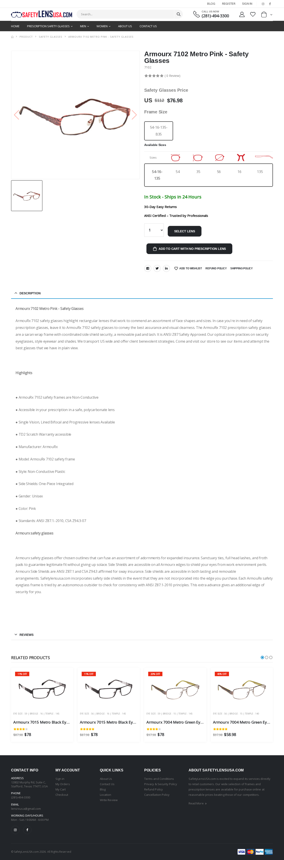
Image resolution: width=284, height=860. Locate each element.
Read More (196, 803)
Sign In (247, 4)
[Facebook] (147, 268)
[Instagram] (15, 830)
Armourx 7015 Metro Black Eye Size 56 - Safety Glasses (128, 722)
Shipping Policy (241, 268)
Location (105, 795)
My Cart (60, 789)
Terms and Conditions (159, 779)
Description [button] (30, 293)
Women (102, 26)
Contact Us (148, 26)
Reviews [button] (27, 635)
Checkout (61, 795)
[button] (267, 15)
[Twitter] (157, 268)
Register (228, 4)
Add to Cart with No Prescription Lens (192, 248)
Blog (211, 4)
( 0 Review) (172, 76)
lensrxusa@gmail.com (26, 809)
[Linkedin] (166, 268)
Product (26, 36)
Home (15, 26)
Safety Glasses (50, 36)
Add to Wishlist (190, 268)
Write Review (109, 800)
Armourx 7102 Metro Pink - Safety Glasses (100, 36)
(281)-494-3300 (215, 15)
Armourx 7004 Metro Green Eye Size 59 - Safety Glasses (195, 722)
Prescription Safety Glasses (48, 26)
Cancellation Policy (157, 795)
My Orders (62, 784)
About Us (125, 26)
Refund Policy (216, 268)
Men (83, 26)
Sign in (59, 779)
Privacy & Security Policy (160, 784)
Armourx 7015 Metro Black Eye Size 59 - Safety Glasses (61, 722)
